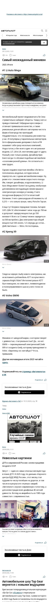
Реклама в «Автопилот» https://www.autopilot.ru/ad (24, 14)
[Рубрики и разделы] (46, 30)
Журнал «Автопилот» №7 (11, 401)
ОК (44, 42)
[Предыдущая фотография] (2, 87)
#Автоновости (25, 35)
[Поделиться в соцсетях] (44, 55)
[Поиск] (42, 30)
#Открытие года (11, 35)
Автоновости (6, 599)
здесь (5, 362)
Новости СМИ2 (6, 413)
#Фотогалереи (38, 35)
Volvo (4, 49)
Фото (4, 447)
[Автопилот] (8, 31)
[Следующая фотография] (46, 87)
